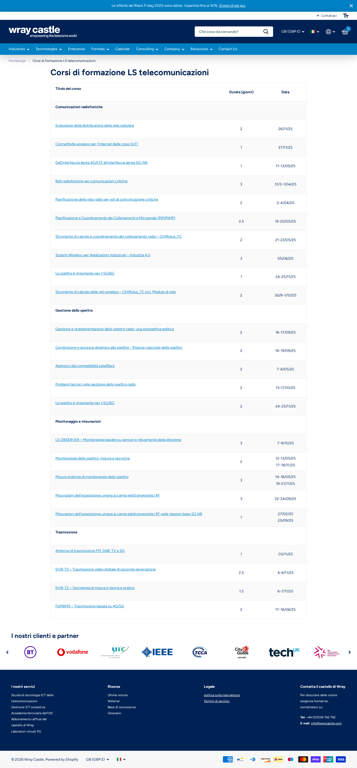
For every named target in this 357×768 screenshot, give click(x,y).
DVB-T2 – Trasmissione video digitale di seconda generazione (105, 569)
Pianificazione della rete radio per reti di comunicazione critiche (106, 199)
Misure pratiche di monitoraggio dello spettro (92, 477)
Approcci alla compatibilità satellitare (85, 366)
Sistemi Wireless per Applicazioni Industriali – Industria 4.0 (102, 255)
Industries (17, 49)
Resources (199, 49)
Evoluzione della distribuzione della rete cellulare (94, 125)
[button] (7, 652)
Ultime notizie (118, 695)
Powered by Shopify (61, 759)
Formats (98, 49)
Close (351, 6)
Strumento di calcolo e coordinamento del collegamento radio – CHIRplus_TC (118, 236)
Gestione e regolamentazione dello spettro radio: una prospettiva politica (114, 329)
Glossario (114, 713)
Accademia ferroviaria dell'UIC (32, 713)
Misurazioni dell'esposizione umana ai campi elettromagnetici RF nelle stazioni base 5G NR (128, 514)
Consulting (145, 49)
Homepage (17, 61)
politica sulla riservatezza (222, 695)
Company (172, 49)
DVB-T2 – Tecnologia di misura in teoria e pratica (94, 588)
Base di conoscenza (122, 707)
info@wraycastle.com (326, 723)
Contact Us (228, 49)
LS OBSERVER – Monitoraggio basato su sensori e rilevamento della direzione (118, 440)
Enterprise (76, 49)
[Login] (330, 32)
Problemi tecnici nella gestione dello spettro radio (95, 384)
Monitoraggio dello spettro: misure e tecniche (92, 458)
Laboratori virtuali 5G (26, 731)
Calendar (122, 49)
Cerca (266, 31)
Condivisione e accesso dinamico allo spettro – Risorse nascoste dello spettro (118, 347)
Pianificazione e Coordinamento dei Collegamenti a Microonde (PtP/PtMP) (115, 218)
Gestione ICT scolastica (28, 707)
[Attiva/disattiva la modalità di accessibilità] (345, 16)
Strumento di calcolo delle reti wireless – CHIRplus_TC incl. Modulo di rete (115, 292)
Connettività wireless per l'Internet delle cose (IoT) (96, 144)
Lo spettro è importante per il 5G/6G (84, 273)
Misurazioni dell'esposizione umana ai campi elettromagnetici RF (107, 495)
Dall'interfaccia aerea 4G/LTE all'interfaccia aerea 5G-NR (101, 162)
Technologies (46, 49)
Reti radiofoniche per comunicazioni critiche (91, 181)
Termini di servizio (216, 701)
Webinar (114, 701)
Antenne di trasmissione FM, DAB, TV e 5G (90, 551)
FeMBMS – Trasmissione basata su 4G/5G (89, 606)
